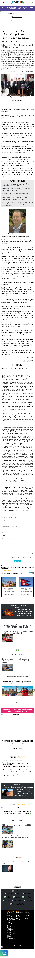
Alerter (25, 368)
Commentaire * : (6, 539)
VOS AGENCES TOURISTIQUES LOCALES (17, 741)
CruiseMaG (10, 917)
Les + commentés (17, 760)
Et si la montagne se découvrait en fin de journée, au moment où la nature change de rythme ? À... (23, 612)
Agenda (27, 915)
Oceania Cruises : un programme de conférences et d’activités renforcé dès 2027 (17, 774)
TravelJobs (10, 929)
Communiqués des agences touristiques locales (17, 626)
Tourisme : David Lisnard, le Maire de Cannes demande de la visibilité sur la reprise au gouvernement (17, 204)
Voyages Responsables (11, 937)
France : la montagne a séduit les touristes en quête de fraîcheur (16, 763)
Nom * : (4, 520)
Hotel (17, 858)
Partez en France (10, 927)
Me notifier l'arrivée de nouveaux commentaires (17, 557)
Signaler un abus (6, 570)
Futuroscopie (11, 919)
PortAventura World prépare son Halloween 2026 (9, 593)
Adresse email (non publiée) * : (10, 526)
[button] (1, 690)
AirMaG (9, 912)
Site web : (5, 532)
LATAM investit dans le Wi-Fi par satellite (15, 770)
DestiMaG (10, 918)
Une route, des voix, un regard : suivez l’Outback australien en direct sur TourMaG (17, 786)
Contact (27, 912)
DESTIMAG (11, 13)
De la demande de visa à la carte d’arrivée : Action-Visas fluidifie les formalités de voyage (17, 660)
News (3, 760)
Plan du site (19, 917)
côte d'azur (30, 360)
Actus (17, 655)
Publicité (27, 914)
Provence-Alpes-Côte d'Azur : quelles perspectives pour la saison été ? (15, 198)
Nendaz (17, 607)
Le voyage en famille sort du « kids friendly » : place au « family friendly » (17, 632)
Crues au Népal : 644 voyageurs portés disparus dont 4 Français (25, 593)
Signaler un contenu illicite (19, 914)
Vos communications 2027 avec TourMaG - (17, 7)
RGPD (18, 918)
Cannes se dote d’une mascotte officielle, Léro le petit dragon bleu (16, 185)
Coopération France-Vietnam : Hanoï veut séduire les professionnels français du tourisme (17, 837)
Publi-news (17, 821)
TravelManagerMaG (11, 931)
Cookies (18, 919)
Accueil (3, 13)
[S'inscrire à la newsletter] (4, 953)
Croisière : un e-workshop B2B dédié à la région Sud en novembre (16, 189)
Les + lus (8, 760)
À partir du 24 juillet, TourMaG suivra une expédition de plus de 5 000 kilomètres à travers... (23, 792)
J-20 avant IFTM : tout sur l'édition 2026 (16, 825)
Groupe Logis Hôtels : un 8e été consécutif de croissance (16, 767)
